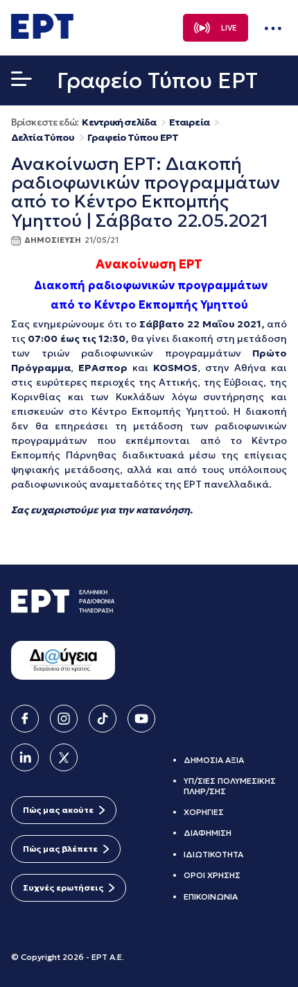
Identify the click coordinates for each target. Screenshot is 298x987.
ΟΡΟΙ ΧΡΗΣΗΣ (212, 875)
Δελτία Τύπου (42, 138)
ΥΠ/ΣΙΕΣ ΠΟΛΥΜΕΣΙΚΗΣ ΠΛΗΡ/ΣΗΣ (230, 785)
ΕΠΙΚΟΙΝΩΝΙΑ (211, 896)
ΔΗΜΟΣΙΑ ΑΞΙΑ (214, 760)
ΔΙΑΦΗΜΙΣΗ (207, 832)
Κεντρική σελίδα (119, 122)
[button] (21, 82)
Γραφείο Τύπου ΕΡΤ (132, 138)
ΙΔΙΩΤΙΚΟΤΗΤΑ (213, 854)
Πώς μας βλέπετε (60, 848)
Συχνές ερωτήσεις (63, 887)
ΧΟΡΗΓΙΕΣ (204, 812)
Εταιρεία (189, 122)
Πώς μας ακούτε (58, 810)
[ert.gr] (42, 35)
